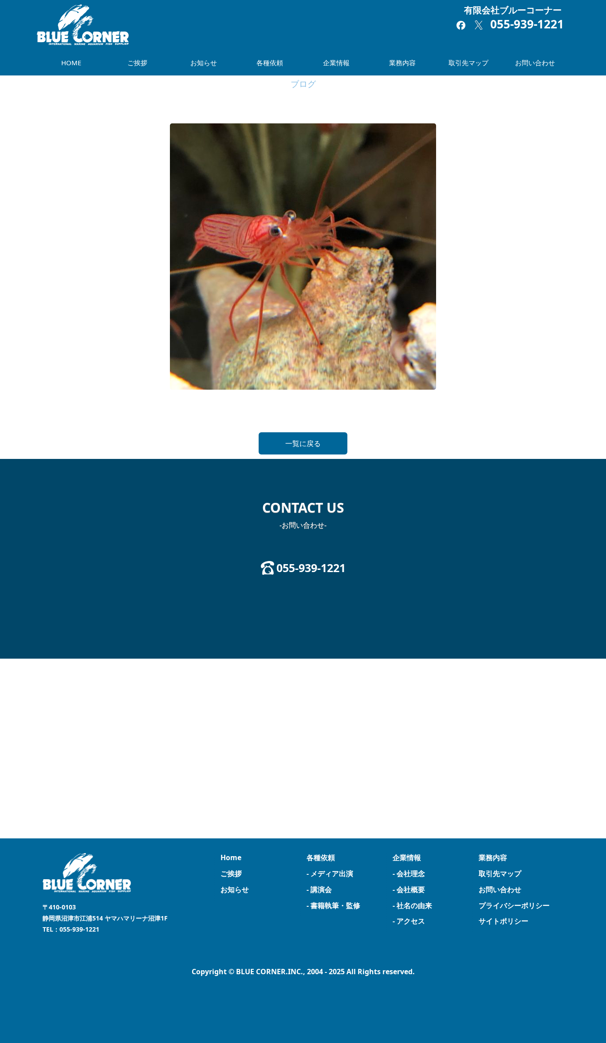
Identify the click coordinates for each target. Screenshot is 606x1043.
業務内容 (402, 62)
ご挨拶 (137, 62)
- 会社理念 (409, 873)
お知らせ (203, 62)
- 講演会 (319, 889)
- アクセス (409, 921)
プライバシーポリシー (514, 905)
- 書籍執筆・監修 (333, 905)
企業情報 (336, 62)
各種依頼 (269, 62)
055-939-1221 (527, 24)
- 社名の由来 (412, 905)
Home (230, 857)
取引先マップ (468, 62)
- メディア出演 (330, 873)
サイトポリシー (503, 921)
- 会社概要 (409, 889)
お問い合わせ (535, 62)
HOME (71, 62)
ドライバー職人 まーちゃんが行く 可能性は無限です (99, 414)
